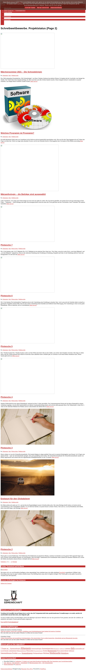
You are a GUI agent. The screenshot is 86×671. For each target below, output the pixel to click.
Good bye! (18, 664)
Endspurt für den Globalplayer (15, 498)
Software (71, 651)
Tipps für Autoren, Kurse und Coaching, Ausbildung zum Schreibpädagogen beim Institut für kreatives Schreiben (31, 631)
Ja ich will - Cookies (30, 7)
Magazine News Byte (27, 669)
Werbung (46, 653)
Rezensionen (52, 651)
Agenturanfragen (15, 648)
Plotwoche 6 (7, 296)
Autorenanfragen (36, 648)
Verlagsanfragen (38, 653)
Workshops (65, 653)
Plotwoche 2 (7, 549)
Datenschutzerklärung (6, 669)
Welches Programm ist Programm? (17, 133)
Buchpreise (56, 648)
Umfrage (19, 653)
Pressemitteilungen (38, 650)
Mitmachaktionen (21, 650)
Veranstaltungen (27, 653)
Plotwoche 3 (7, 448)
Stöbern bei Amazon (6, 583)
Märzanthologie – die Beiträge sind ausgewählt (23, 194)
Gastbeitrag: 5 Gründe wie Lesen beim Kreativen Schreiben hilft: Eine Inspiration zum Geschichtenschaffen (43, 661)
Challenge (61, 648)
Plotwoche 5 (7, 346)
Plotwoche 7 (7, 245)
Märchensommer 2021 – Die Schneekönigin (21, 72)
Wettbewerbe (14, 75)
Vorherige (3, 561)
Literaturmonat (13, 650)
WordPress (43, 669)
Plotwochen (14, 248)
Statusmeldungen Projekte (9, 653)
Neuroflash (62, 572)
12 (11, 561)
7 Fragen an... (5, 648)
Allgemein (5, 75)
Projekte (45, 650)
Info (10, 75)
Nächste (15, 561)
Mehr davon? (34, 81)
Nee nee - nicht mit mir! (43, 7)
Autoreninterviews (48, 648)
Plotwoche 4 (7, 397)
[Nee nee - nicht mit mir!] (84, 5)
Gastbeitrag (67, 648)
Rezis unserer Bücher (62, 650)
